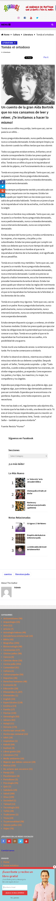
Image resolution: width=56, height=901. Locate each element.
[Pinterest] (9, 841)
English (7, 698)
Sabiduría (8, 789)
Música (6, 765)
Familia (6, 709)
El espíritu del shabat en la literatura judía (36, 536)
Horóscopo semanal (13, 733)
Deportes (8, 677)
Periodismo (9, 779)
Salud (6, 793)
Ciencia (7, 656)
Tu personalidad (11, 821)
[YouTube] (26, 841)
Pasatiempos (9, 775)
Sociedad (8, 800)
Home (6, 861)
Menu (4, 24)
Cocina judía (9, 663)
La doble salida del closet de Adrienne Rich (36, 548)
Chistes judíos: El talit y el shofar (36, 492)
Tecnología (9, 807)
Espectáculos (10, 702)
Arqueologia (9, 621)
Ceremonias (9, 649)
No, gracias (15, 898)
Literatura (7, 42)
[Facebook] (3, 841)
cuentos (8, 574)
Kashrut (7, 747)
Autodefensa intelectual (15, 635)
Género (7, 719)
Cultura (7, 670)
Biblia (6, 639)
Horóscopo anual (11, 730)
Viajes (6, 828)
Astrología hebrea (12, 632)
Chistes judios (10, 653)
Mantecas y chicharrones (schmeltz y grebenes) (36, 505)
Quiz (5, 786)
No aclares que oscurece (15, 768)
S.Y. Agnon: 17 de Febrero (36, 523)
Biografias (8, 642)
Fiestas (7, 712)
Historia (7, 726)
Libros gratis (9, 751)
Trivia (6, 817)
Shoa (5, 796)
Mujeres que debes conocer (17, 761)
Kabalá (6, 744)
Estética (7, 705)
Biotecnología (10, 646)
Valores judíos (10, 824)
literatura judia (22, 574)
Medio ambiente (11, 758)
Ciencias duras (10, 660)
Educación (8, 688)
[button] (20, 874)
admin (17, 587)
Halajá (6, 723)
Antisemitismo (10, 618)
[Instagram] (15, 841)
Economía (8, 684)
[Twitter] (20, 841)
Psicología (8, 782)
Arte (5, 625)
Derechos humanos (13, 681)
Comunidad (9, 667)
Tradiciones (9, 814)
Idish (5, 737)
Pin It (45, 57)
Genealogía (9, 716)
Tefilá (6, 810)
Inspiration (8, 740)
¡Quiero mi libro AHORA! (15, 893)
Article (6, 628)
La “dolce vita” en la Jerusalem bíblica (34, 480)
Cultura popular (11, 674)
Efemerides (9, 691)
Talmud (7, 803)
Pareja (6, 772)
